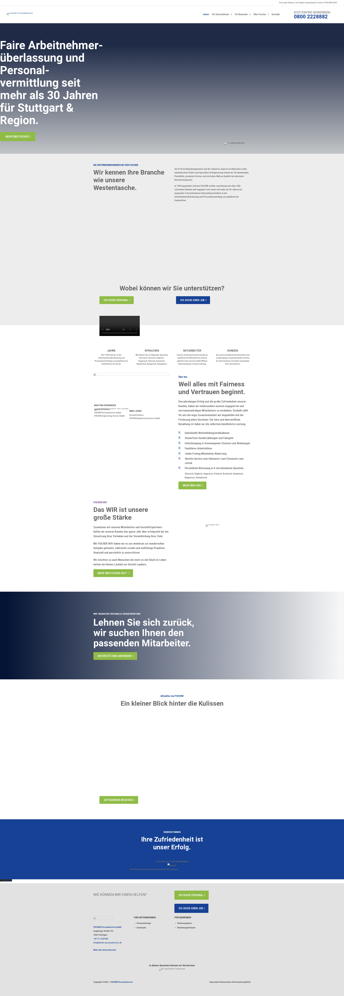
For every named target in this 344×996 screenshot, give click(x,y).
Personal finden (286, 2)
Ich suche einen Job (192, 300)
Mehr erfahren (6, 879)
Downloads (141, 927)
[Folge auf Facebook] (9, 3)
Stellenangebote (184, 923)
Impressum (214, 982)
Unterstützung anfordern (115, 656)
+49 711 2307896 (100, 939)
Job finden (299, 2)
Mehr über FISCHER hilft (112, 573)
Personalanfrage (144, 923)
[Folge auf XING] (14, 3)
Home (206, 14)
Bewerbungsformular (186, 927)
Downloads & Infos (314, 2)
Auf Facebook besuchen (118, 800)
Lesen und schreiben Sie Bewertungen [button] (197, 869)
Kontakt (276, 14)
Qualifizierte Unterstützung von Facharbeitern (128, 245)
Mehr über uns (192, 485)
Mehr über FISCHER (17, 136)
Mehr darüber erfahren (110, 260)
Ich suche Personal (116, 300)
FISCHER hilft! (331, 2)
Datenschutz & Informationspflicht (235, 982)
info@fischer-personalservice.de (107, 942)
